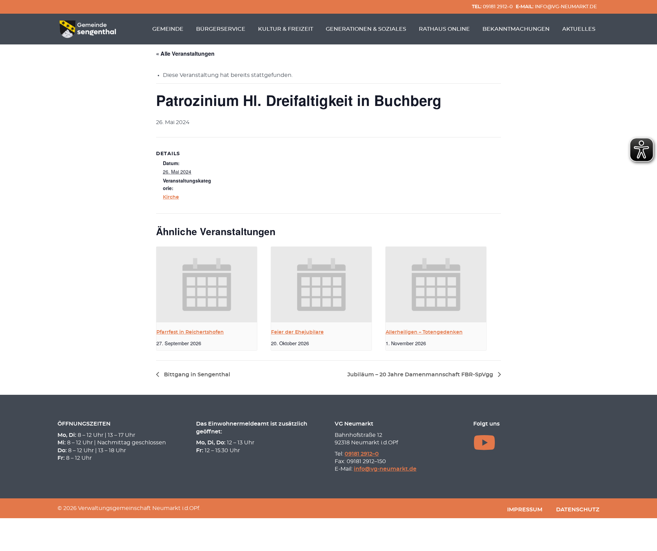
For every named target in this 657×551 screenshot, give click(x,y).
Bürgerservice (220, 29)
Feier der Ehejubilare (297, 332)
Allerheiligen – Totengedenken (424, 332)
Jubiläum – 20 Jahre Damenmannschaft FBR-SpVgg (420, 374)
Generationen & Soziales (366, 29)
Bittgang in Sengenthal (196, 374)
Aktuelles (578, 29)
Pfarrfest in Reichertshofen (190, 332)
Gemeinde (167, 29)
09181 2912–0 (492, 6)
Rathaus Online (444, 29)
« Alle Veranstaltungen (185, 53)
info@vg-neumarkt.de (556, 6)
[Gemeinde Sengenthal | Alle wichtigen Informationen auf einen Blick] (88, 29)
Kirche (171, 197)
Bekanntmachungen (516, 29)
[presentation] (206, 284)
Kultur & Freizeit (285, 29)
